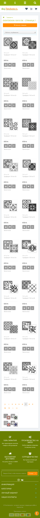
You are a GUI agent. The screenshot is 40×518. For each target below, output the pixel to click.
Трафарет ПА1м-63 (28, 95)
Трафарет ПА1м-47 (10, 339)
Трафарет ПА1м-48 (28, 298)
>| (16, 408)
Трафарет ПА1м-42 (28, 379)
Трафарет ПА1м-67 (10, 55)
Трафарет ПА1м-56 (10, 217)
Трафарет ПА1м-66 (28, 55)
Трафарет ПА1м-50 (28, 257)
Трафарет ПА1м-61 (28, 136)
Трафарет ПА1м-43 (10, 379)
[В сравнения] (14, 65)
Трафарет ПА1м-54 (10, 257)
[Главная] (3, 17)
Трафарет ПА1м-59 (10, 176)
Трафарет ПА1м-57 (28, 176)
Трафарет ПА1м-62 (10, 136)
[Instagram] (18, 479)
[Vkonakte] (21, 479)
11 (9, 408)
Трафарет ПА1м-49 (10, 298)
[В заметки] (10, 65)
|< (5, 404)
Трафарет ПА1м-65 (10, 95)
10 (5, 408)
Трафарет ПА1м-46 (28, 339)
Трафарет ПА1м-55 (28, 217)
